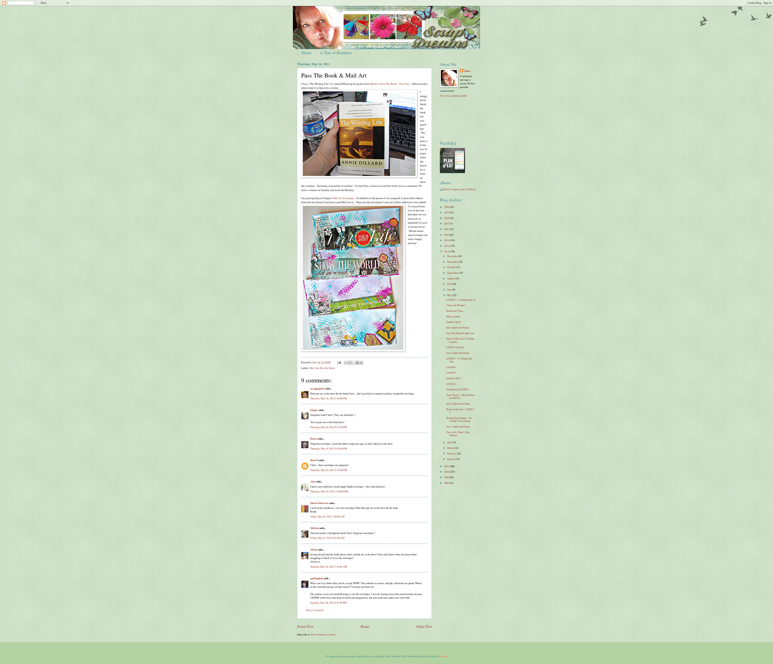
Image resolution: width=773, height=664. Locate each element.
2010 (447, 471)
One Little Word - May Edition (458, 433)
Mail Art (314, 368)
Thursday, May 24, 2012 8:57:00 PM (328, 427)
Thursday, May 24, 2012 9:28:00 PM (328, 448)
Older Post (424, 626)
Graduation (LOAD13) (457, 389)
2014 (447, 240)
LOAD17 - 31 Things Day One (459, 360)
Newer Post (305, 626)
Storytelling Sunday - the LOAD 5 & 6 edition (459, 419)
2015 (447, 234)
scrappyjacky (317, 388)
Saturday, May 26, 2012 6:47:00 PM (328, 602)
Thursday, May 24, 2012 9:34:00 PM (328, 470)
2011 (447, 466)
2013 (447, 246)
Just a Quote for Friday (457, 327)
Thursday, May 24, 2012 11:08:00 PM (329, 491)
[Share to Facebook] (357, 363)
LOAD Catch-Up (455, 347)
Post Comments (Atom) (323, 634)
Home (307, 52)
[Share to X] (354, 363)
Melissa (314, 528)
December (452, 256)
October (451, 267)
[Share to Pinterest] (361, 363)
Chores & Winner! (455, 305)
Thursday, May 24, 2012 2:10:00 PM (328, 398)
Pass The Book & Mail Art (460, 333)
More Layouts (453, 316)
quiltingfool (316, 578)
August (451, 278)
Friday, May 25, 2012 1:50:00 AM (327, 516)
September (453, 273)
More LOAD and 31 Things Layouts (460, 340)
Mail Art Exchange (343, 198)
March (450, 448)
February (452, 453)
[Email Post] (339, 362)
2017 (447, 223)
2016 (447, 229)
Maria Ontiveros (319, 503)
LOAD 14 (451, 384)
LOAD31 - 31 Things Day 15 (460, 300)
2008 (447, 483)
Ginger (314, 410)
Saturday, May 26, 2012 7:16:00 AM (328, 566)
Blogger (443, 656)
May (449, 295)
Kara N (314, 460)
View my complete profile (453, 95)
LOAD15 (451, 372)
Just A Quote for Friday (458, 403)
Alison (313, 549)
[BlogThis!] (350, 363)
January (451, 459)
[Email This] (346, 363)
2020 (447, 207)
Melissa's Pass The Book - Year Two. (390, 84)
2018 (447, 218)
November (452, 261)
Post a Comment (314, 610)
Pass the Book (327, 368)
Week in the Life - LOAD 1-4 (460, 410)
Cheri (467, 71)
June (449, 289)
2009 (447, 477)
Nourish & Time (454, 311)
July (449, 284)
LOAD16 (451, 367)
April (450, 442)
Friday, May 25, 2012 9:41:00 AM (327, 538)
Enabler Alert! (453, 322)
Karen (313, 438)
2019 (447, 212)
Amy (312, 481)
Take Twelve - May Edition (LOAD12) (460, 396)
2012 (447, 251)
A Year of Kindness (336, 52)
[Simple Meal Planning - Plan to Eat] (452, 172)
